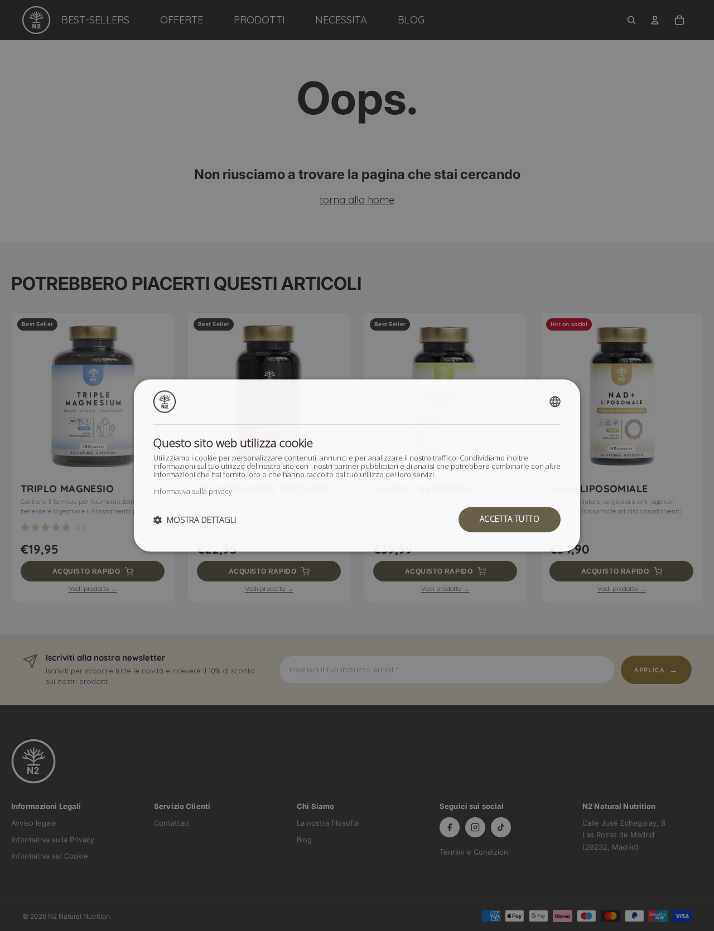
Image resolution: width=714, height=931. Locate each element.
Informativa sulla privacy (192, 491)
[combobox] (555, 401)
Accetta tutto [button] (509, 519)
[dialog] (357, 465)
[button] (194, 519)
